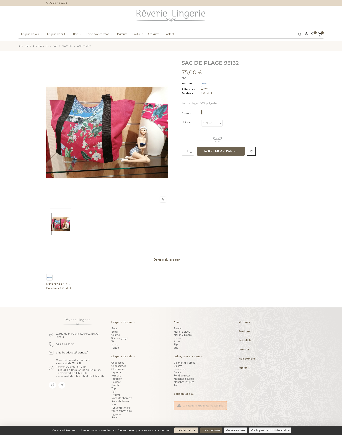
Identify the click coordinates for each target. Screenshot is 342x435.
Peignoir (116, 382)
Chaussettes (118, 366)
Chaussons (117, 362)
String (114, 344)
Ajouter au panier (221, 151)
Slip (113, 341)
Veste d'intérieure (121, 411)
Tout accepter (186, 430)
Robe (114, 417)
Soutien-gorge (119, 338)
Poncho (115, 385)
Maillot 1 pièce (182, 331)
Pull (113, 391)
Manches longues (184, 382)
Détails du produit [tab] (166, 260)
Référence (188, 89)
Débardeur (180, 369)
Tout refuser (211, 430)
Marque (187, 83)
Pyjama (116, 394)
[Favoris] (313, 34)
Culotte (115, 335)
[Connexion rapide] (304, 34)
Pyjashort (117, 414)
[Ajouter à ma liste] (251, 151)
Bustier (178, 328)
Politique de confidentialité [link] (270, 430)
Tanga (115, 347)
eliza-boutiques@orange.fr (72, 352)
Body (114, 328)
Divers (177, 372)
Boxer (114, 331)
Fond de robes (182, 375)
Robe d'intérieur (120, 401)
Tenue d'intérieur (121, 407)
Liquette (116, 372)
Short (114, 404)
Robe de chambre (121, 398)
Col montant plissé (184, 362)
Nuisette (116, 375)
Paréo (177, 338)
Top (113, 388)
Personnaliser (235, 430)
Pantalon (116, 378)
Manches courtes (184, 378)
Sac (176, 347)
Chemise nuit (118, 369)
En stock (187, 93)
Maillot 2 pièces (183, 335)
